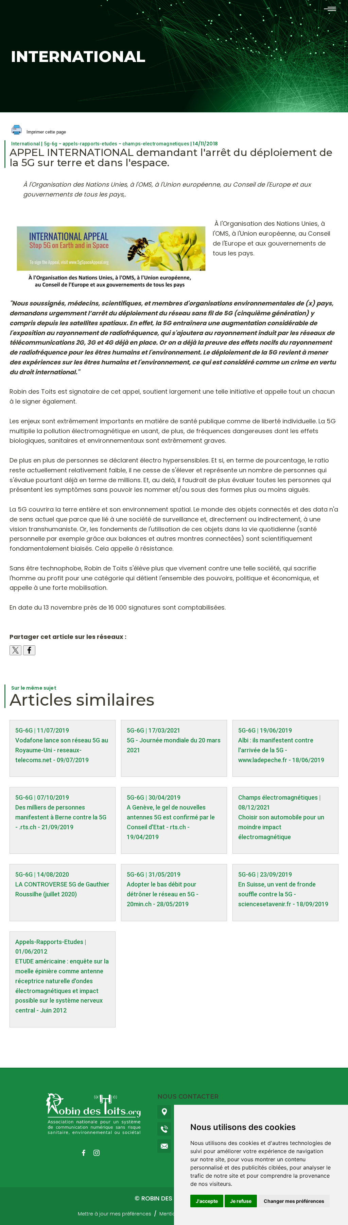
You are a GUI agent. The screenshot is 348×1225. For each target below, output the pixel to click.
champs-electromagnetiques (155, 143)
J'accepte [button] (207, 1201)
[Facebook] (87, 1152)
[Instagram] (99, 1152)
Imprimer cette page (45, 132)
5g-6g (51, 143)
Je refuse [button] (240, 1201)
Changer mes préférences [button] (294, 1201)
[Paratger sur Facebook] (29, 650)
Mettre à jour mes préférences (114, 1213)
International (25, 143)
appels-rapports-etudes (90, 143)
